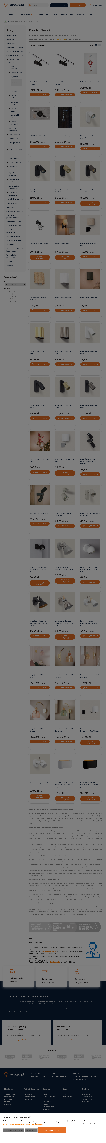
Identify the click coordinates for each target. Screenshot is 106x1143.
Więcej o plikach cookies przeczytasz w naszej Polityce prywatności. (23, 1125)
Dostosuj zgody (31, 1130)
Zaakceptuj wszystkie (52, 1130)
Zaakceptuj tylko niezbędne (14, 1130)
